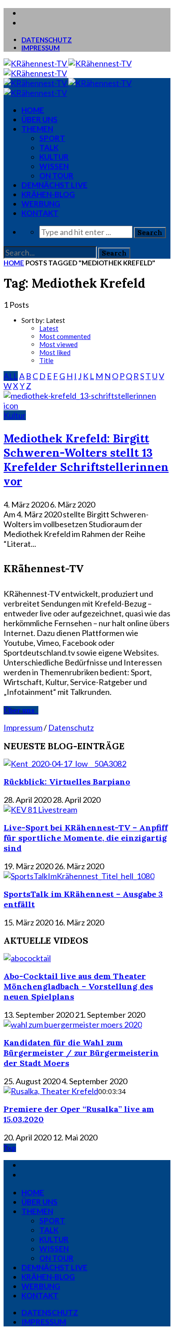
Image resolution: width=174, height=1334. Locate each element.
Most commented (65, 336)
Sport (52, 138)
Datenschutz (46, 40)
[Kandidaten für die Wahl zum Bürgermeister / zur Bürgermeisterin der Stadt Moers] (73, 1024)
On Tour (56, 175)
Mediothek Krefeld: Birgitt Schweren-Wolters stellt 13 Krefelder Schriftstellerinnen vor (86, 459)
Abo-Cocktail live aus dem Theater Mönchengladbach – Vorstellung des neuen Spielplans (78, 986)
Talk (48, 147)
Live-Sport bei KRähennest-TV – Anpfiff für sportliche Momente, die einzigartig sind (86, 837)
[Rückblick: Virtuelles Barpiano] (65, 763)
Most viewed (58, 344)
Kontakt (39, 213)
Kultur (54, 156)
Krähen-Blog (48, 194)
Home (14, 263)
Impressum (40, 48)
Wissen (54, 166)
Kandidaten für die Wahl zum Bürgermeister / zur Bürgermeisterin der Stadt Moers (81, 1052)
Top (10, 1148)
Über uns (39, 119)
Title (46, 360)
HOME (32, 110)
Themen (37, 128)
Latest (48, 328)
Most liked (54, 352)
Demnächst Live (54, 185)
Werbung (40, 203)
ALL (11, 376)
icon (11, 405)
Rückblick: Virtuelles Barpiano (67, 781)
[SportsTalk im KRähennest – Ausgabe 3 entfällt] (79, 876)
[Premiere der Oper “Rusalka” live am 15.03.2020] (51, 1091)
